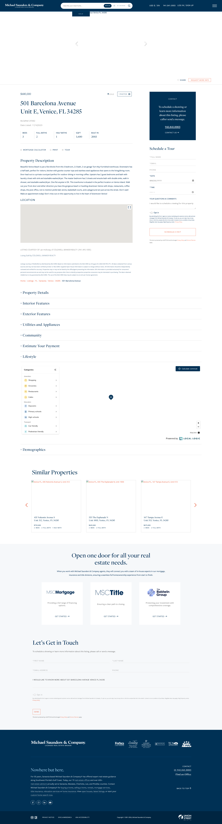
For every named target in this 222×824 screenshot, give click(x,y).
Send (36, 712)
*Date (152, 176)
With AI (107, 5)
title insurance (37, 791)
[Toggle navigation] (214, 6)
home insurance (69, 791)
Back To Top (183, 788)
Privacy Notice (48, 817)
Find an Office (183, 774)
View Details (56, 516)
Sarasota (42, 281)
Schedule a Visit (173, 149)
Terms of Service (191, 240)
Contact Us (171, 133)
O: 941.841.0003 (182, 770)
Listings (30, 281)
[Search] (129, 5)
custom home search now (42, 795)
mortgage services (102, 788)
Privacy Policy (178, 222)
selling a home (80, 788)
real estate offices (82, 780)
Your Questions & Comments (163, 199)
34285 (57, 281)
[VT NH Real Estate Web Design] (184, 817)
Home (23, 281)
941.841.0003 (169, 5)
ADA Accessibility (83, 817)
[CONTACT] (199, 80)
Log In (180, 5)
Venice (51, 281)
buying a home (67, 788)
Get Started (61, 616)
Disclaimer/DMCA (65, 817)
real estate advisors (39, 784)
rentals (90, 788)
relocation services (52, 791)
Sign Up (190, 5)
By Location (121, 5)
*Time (152, 187)
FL (36, 281)
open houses (87, 791)
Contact (187, 766)
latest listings (98, 791)
